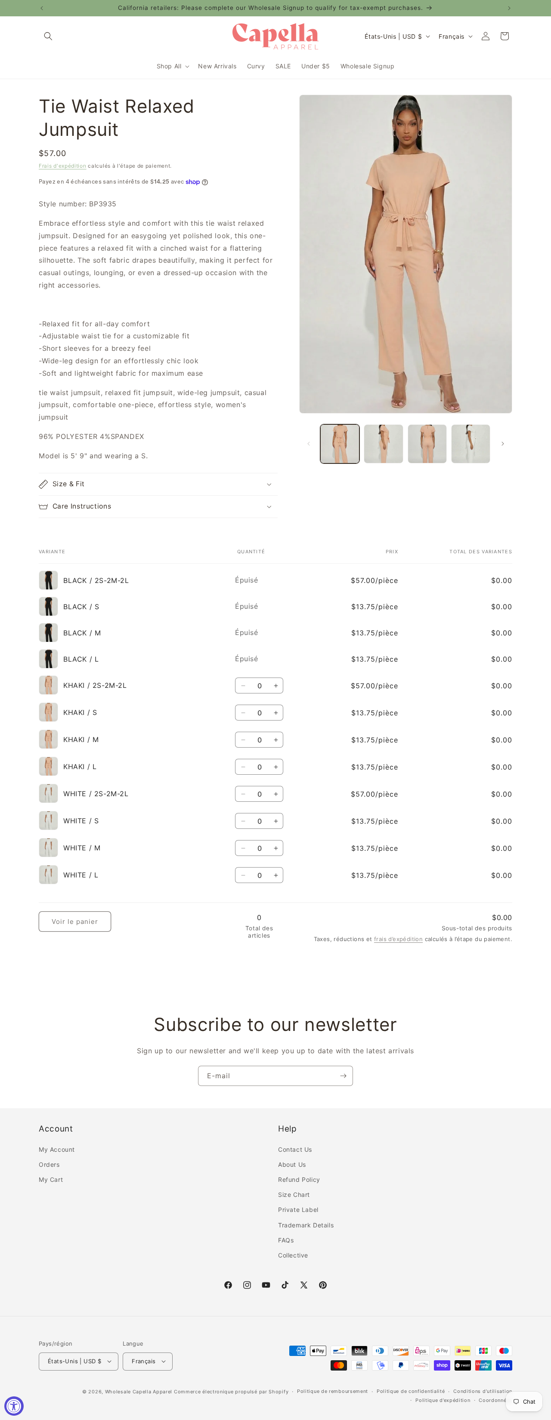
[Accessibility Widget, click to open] (14, 1406)
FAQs (286, 1239)
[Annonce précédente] (41, 8)
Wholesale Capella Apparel (139, 1391)
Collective (293, 1255)
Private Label (298, 1209)
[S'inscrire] (343, 1076)
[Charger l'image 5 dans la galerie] (470, 443)
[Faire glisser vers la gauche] (308, 443)
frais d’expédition (398, 938)
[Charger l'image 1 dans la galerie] (339, 443)
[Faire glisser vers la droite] (502, 443)
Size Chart (294, 1194)
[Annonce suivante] (509, 8)
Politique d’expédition (442, 1400)
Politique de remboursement (332, 1391)
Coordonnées (495, 1400)
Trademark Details (306, 1224)
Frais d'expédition (63, 166)
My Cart (51, 1179)
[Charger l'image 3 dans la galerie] (427, 443)
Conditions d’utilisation (482, 1391)
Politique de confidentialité (411, 1391)
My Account (57, 1149)
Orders (49, 1164)
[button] (48, 36)
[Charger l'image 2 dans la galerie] (383, 443)
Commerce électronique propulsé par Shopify (231, 1391)
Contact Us (295, 1149)
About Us (292, 1164)
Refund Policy (299, 1179)
